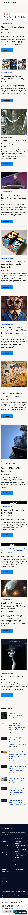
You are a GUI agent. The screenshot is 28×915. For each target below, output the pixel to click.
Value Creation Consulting (19, 856)
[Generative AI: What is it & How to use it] (14, 502)
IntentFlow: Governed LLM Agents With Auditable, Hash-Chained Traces (17, 790)
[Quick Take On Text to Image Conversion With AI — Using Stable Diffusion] (14, 580)
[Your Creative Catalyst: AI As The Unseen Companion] (14, 362)
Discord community (20, 869)
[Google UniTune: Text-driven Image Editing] (14, 109)
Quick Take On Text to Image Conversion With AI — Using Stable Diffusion (13, 606)
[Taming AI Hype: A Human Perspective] (14, 425)
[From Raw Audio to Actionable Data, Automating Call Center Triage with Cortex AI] (4, 723)
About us (17, 864)
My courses (5, 881)
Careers (17, 867)
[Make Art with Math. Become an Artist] (14, 13)
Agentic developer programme (20, 846)
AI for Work (5, 852)
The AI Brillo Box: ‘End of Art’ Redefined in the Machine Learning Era (13, 264)
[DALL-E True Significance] (14, 639)
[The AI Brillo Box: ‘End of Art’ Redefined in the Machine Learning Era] (14, 230)
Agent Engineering (7, 847)
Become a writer (6, 874)
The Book (4, 854)
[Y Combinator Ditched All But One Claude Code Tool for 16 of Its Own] (4, 766)
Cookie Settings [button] (7, 911)
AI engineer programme (18, 842)
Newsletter (4, 867)
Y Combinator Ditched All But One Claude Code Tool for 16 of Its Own (17, 768)
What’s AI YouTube (6, 871)
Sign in (3, 883)
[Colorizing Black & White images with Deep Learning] (14, 59)
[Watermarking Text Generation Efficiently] (4, 713)
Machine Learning (8, 23)
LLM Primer (5, 850)
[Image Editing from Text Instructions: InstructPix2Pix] (14, 172)
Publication (5, 864)
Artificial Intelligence (11, 548)
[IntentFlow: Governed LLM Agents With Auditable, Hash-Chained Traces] (4, 788)
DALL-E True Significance (12, 676)
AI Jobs (4, 869)
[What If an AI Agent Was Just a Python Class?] (4, 778)
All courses (4, 841)
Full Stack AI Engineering (5, 844)
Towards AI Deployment (18, 852)
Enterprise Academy (20, 849)
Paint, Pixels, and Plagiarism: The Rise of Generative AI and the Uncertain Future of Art (13, 330)
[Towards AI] (8, 2)
